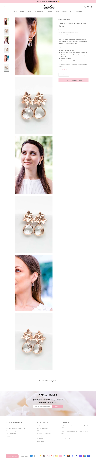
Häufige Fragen (10, 426)
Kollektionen (49, 11)
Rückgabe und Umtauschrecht (44, 433)
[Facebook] (62, 69)
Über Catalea (79, 11)
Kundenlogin (40, 444)
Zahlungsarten (40, 438)
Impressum (8, 436)
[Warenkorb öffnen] (91, 7)
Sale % (57, 11)
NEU (15, 11)
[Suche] (88, 7)
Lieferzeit (60, 34)
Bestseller (22, 11)
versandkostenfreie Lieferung (72, 32)
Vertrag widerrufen (12, 456)
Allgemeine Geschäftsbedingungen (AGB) (16, 428)
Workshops (64, 11)
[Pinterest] (66, 69)
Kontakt (38, 426)
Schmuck (29, 11)
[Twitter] (64, 69)
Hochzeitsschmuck (39, 11)
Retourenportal (40, 436)
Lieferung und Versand (42, 428)
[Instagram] (65, 438)
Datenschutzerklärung (11, 433)
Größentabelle (40, 441)
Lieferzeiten (39, 431)
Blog (71, 11)
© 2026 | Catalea (24, 456)
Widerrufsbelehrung (11, 431)
